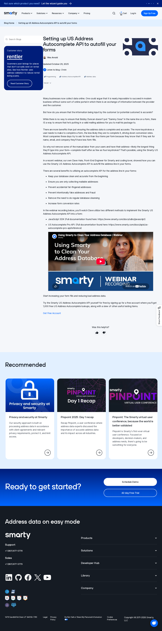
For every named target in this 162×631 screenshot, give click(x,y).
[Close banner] (157, 3)
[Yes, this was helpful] (97, 332)
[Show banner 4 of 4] (153, 3)
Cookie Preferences (112, 618)
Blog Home (9, 23)
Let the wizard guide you (54, 3)
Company (72, 13)
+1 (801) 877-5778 (14, 551)
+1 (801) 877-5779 (14, 564)
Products (26, 13)
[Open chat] (154, 623)
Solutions (41, 13)
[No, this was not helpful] (104, 332)
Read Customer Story (20, 83)
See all (46, 83)
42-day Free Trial (130, 493)
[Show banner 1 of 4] (146, 3)
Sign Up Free (149, 13)
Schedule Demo (130, 482)
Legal (45, 617)
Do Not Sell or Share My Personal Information (83, 617)
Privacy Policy (53, 618)
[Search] (113, 13)
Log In (133, 13)
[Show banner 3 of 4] (151, 3)
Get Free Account (52, 313)
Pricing (87, 13)
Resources (57, 13)
